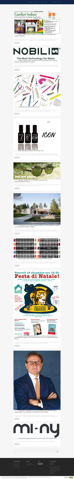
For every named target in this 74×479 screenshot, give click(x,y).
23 (21, 451)
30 (37, 451)
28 (32, 451)
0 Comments (30, 37)
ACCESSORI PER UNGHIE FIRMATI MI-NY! (29, 107)
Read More (17, 113)
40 (14, 453)
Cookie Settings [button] (66, 477)
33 (43, 451)
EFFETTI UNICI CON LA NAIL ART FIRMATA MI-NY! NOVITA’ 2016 (35, 258)
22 (18, 451)
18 (55, 449)
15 (48, 449)
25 (25, 451)
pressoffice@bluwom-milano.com (31, 464)
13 (43, 449)
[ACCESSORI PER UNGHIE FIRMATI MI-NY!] (37, 90)
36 (50, 451)
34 (46, 451)
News (26, 37)
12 (41, 449)
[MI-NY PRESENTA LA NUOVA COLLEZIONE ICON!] (37, 134)
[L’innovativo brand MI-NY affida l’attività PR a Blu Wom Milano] (37, 431)
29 (34, 451)
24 (23, 451)
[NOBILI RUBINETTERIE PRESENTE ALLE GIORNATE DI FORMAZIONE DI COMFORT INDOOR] (37, 22)
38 (55, 451)
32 (41, 451)
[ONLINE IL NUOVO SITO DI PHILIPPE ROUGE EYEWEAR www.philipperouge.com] (37, 170)
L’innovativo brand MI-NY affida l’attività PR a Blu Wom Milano (38, 438)
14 (46, 449)
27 (30, 451)
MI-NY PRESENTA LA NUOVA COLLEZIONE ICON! (31, 150)
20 (14, 451)
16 (50, 449)
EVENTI (24, 37)
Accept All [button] (71, 477)
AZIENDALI (21, 37)
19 (57, 449)
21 (16, 451)
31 (39, 451)
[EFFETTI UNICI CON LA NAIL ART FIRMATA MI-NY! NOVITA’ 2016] (37, 248)
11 (39, 449)
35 (48, 451)
